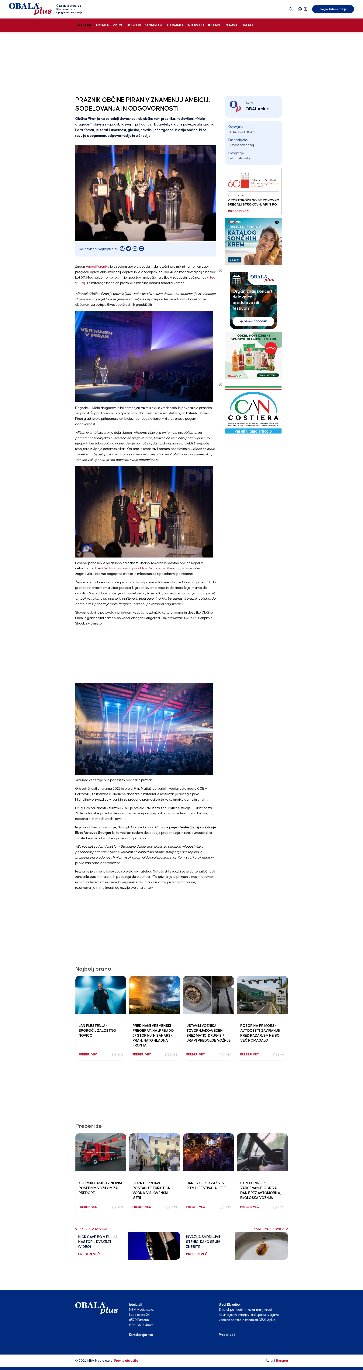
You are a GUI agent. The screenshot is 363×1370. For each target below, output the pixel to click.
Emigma (282, 1360)
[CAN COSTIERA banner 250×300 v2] (253, 409)
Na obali (85, 25)
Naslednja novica (269, 1229)
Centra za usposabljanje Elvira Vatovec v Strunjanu (141, 568)
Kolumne (215, 25)
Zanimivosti (153, 25)
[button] (300, 9)
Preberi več (227, 1335)
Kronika (102, 25)
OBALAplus (257, 109)
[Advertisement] (181, 63)
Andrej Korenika (97, 266)
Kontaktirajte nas (141, 1335)
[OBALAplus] (46, 9)
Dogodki (134, 25)
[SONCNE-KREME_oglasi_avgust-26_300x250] (253, 241)
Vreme (118, 25)
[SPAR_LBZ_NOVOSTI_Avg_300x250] (253, 355)
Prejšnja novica (92, 1229)
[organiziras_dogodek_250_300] (253, 300)
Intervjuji (196, 25)
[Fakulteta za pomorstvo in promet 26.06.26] (253, 191)
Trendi (247, 25)
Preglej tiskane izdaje (333, 9)
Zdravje (232, 25)
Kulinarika (175, 25)
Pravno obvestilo (126, 1360)
